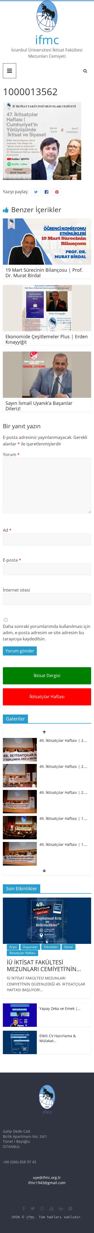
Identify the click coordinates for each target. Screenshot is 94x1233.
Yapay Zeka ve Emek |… (59, 1008)
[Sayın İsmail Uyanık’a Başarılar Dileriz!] (47, 355)
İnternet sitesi (16, 590)
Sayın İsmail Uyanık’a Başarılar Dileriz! (38, 406)
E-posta (12, 560)
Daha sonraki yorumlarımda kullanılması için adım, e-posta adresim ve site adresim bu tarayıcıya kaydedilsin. (46, 633)
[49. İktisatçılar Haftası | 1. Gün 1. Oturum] (20, 844)
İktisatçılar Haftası (47, 696)
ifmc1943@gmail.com (47, 1182)
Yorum (11, 454)
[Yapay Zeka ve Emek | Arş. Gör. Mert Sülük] (20, 1006)
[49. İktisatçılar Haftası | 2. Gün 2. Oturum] (20, 766)
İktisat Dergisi (47, 675)
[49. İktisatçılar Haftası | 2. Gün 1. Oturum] (20, 792)
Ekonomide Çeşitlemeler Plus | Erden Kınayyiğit (46, 339)
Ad (7, 530)
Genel (68, 947)
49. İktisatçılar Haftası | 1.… (63, 818)
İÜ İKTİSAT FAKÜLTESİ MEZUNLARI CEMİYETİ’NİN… (44, 965)
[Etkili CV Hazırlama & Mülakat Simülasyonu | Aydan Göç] (20, 1033)
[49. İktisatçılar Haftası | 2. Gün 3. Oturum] (20, 740)
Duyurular (30, 947)
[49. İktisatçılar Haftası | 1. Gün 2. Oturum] (20, 818)
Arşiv (13, 947)
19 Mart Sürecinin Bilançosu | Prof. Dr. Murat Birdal (44, 273)
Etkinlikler (51, 947)
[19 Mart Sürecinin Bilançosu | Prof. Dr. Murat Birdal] (47, 221)
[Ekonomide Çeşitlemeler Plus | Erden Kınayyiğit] (47, 288)
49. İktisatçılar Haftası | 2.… (63, 740)
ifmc (47, 39)
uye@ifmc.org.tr (47, 1177)
